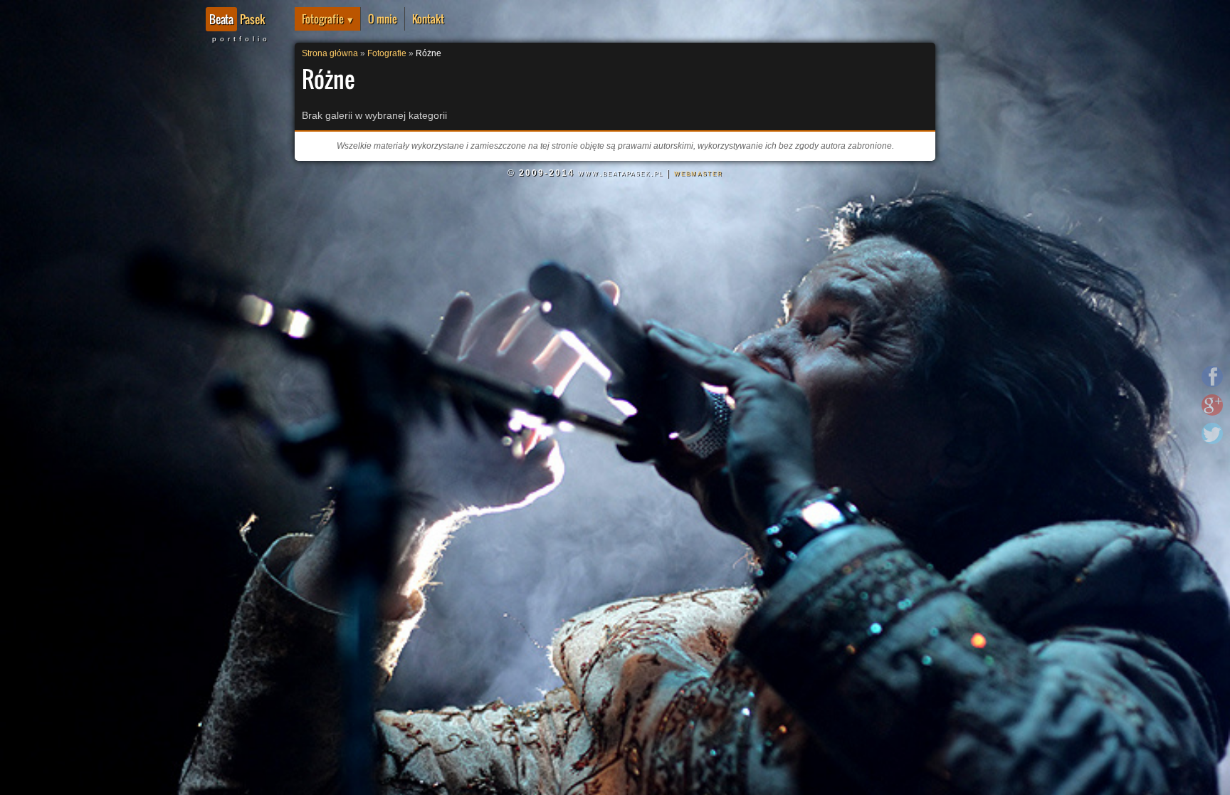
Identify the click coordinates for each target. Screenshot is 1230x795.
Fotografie (323, 19)
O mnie (382, 19)
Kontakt (428, 19)
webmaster (698, 173)
